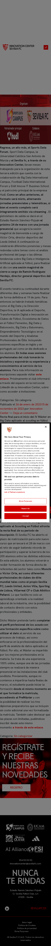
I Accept (25, 516)
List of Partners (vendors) (14, 492)
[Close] (46, 427)
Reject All (26, 509)
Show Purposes (25, 501)
